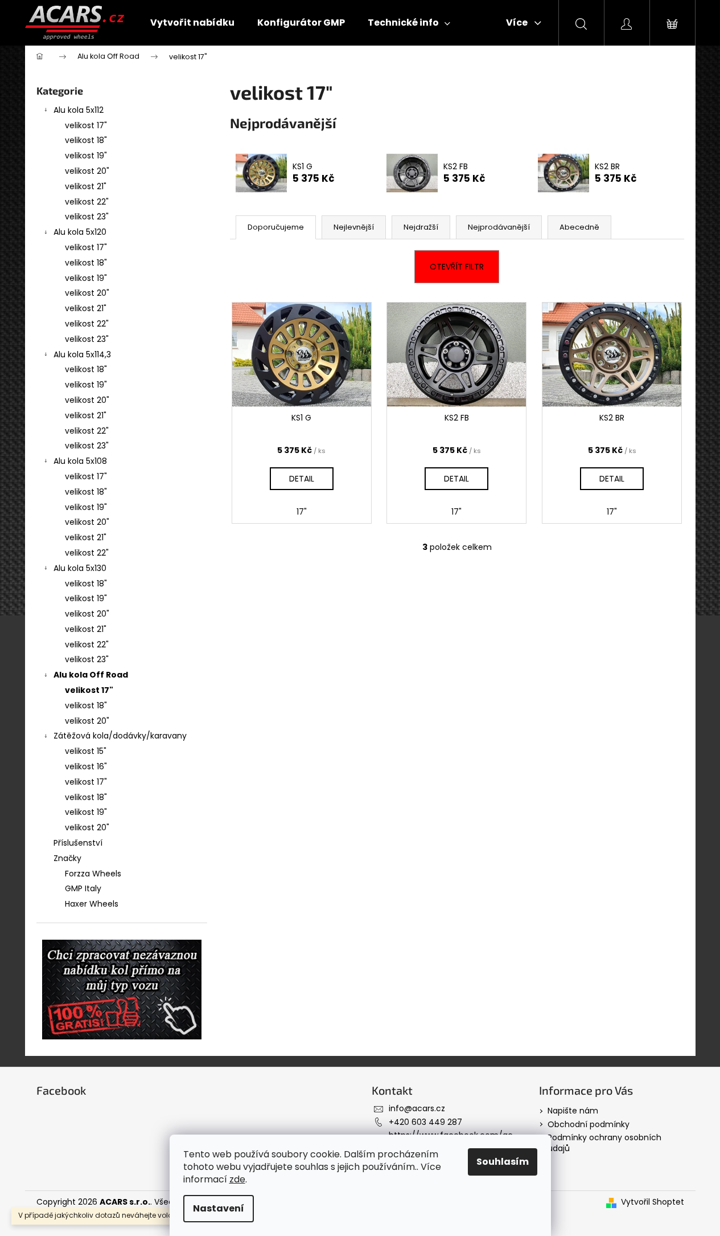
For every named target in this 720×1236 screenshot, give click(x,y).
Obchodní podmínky (589, 1124)
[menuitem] (192, 23)
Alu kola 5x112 (79, 110)
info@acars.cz (417, 1108)
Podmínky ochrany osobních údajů (604, 1143)
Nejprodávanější (499, 227)
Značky (67, 858)
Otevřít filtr (457, 266)
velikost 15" (85, 751)
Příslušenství (78, 843)
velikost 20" (87, 171)
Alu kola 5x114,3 (82, 354)
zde (237, 1179)
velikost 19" (86, 155)
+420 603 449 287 (425, 1122)
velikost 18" (86, 140)
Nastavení (218, 1208)
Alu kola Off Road (91, 674)
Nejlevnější (354, 227)
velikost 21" (85, 186)
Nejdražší (421, 227)
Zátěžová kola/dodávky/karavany (120, 735)
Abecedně (579, 227)
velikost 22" (87, 201)
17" (302, 511)
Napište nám (573, 1110)
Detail (301, 478)
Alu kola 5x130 (80, 568)
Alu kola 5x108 (80, 461)
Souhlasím (502, 1161)
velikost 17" (86, 125)
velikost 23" (87, 216)
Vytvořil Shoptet (652, 1202)
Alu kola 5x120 (80, 232)
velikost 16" (86, 766)
